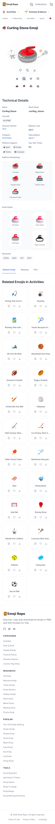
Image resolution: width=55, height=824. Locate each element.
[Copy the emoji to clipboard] (27, 70)
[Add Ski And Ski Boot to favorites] (14, 359)
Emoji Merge (8, 791)
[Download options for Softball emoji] (19, 570)
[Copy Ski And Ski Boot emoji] (9, 359)
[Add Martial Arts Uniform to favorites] (14, 544)
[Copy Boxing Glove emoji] (35, 517)
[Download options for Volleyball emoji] (46, 412)
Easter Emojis (9, 729)
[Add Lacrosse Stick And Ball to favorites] (41, 544)
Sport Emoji (8, 738)
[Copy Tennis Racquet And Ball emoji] (35, 332)
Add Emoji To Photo (11, 777)
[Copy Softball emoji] (9, 570)
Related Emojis (9, 269)
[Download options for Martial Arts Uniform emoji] (19, 544)
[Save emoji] (20, 70)
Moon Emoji (8, 742)
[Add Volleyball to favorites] (41, 412)
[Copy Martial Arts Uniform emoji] (9, 544)
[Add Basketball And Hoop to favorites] (41, 359)
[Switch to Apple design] (17, 78)
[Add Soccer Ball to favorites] (14, 596)
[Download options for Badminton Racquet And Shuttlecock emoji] (46, 464)
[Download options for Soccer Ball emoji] (19, 596)
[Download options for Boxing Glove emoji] (46, 517)
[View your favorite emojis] (51, 4)
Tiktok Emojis (9, 685)
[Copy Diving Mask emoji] (35, 491)
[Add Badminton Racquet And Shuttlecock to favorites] (41, 464)
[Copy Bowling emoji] (35, 306)
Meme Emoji (8, 703)
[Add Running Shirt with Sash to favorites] (14, 332)
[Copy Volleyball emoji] (35, 412)
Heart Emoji (8, 698)
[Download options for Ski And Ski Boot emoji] (19, 359)
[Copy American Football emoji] (9, 385)
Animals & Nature (10, 659)
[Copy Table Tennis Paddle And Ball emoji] (9, 464)
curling (6, 258)
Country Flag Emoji (11, 664)
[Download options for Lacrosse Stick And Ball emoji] (46, 544)
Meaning (24, 269)
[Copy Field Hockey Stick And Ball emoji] (9, 438)
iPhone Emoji (8, 712)
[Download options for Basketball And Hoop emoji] (46, 359)
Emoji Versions (9, 689)
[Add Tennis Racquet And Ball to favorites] (41, 332)
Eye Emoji (7, 752)
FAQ (36, 269)
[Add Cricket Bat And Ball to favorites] (14, 412)
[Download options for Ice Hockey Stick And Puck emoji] (46, 438)
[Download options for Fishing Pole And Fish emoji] (19, 306)
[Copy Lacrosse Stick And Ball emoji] (35, 544)
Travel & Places (10, 654)
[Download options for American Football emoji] (19, 385)
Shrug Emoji (8, 761)
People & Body (9, 650)
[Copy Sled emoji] (9, 491)
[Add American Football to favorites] (14, 385)
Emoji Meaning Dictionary (14, 796)
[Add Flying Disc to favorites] (41, 570)
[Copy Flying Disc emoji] (35, 570)
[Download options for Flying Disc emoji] (46, 570)
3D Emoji (7, 676)
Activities (6, 138)
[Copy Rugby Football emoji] (35, 385)
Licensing (42, 819)
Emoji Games (8, 782)
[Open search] (31, 4)
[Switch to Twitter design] (31, 78)
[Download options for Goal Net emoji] (19, 517)
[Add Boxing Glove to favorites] (41, 517)
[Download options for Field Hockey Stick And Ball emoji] (19, 438)
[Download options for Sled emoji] (19, 491)
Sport (31, 138)
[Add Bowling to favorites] (41, 306)
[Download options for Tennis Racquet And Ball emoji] (46, 332)
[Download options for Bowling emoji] (46, 306)
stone (29, 258)
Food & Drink (8, 645)
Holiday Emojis (9, 694)
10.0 (4, 128)
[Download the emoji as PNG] (34, 70)
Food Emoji (8, 747)
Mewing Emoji (9, 708)
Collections (40, 4)
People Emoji (8, 733)
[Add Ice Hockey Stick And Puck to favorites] (41, 438)
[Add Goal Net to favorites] (14, 517)
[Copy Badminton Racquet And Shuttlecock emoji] (35, 464)
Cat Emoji (7, 756)
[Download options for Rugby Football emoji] (46, 385)
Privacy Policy (29, 819)
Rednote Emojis (10, 680)
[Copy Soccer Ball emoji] (9, 596)
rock (21, 258)
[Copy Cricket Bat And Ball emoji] (9, 412)
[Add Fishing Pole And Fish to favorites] (14, 306)
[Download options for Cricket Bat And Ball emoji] (19, 412)
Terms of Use (14, 819)
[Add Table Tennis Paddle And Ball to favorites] (14, 464)
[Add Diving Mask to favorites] (41, 491)
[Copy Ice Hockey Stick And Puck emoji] (35, 438)
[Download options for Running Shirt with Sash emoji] (19, 332)
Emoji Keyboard (10, 773)
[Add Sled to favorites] (14, 491)
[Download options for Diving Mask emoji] (46, 491)
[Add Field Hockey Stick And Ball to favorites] (14, 438)
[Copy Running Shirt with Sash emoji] (9, 332)
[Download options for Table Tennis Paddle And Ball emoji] (19, 464)
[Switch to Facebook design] (38, 78)
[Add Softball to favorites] (14, 570)
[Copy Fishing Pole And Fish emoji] (9, 306)
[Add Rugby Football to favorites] (41, 385)
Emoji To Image (9, 786)
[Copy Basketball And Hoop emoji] (35, 359)
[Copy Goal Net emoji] (9, 517)
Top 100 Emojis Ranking (13, 724)
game (14, 258)
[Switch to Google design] (24, 78)
